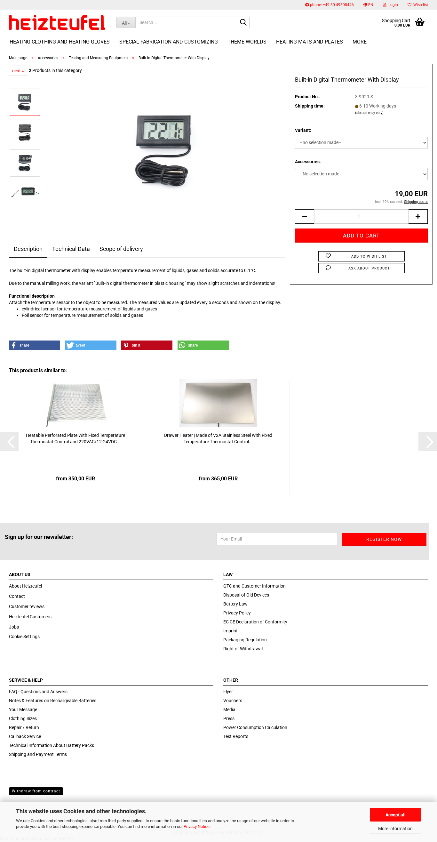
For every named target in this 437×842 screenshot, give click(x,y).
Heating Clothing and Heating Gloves (60, 42)
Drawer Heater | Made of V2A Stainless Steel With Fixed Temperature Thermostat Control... (218, 438)
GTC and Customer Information (254, 586)
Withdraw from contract (36, 791)
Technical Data (71, 248)
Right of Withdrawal (243, 648)
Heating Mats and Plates (309, 42)
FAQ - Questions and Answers (38, 691)
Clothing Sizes (23, 718)
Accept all (395, 814)
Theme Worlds (246, 42)
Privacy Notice (197, 826)
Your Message (23, 709)
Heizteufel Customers (30, 616)
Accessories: (308, 161)
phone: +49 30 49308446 (331, 5)
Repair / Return (24, 727)
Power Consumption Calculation (255, 727)
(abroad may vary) (369, 113)
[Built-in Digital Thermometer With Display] (166, 147)
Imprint (230, 630)
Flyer (228, 691)
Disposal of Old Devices (246, 594)
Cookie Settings (24, 636)
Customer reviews (26, 606)
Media (229, 709)
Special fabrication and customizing (168, 42)
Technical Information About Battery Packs (51, 745)
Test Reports (235, 736)
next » (18, 70)
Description (28, 248)
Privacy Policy (237, 612)
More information (395, 828)
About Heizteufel (25, 586)
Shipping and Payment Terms (38, 754)
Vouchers (232, 700)
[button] (368, 5)
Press (228, 718)
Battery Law (235, 603)
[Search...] (243, 22)
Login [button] (392, 5)
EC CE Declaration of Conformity (255, 621)
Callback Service (25, 736)
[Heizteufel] (58, 22)
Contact (17, 596)
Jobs (14, 626)
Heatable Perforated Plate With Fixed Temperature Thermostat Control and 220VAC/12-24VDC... (75, 438)
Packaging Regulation (245, 639)
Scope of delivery (121, 248)
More (360, 42)
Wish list (419, 5)
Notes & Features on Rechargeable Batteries (52, 700)
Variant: (303, 130)
